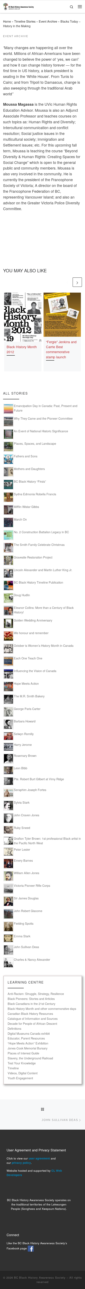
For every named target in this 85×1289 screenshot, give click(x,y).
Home (7, 21)
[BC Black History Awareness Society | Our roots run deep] (18, 5)
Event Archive (48, 21)
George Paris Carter (27, 709)
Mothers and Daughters (29, 469)
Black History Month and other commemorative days (42, 1008)
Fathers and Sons (25, 456)
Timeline (13, 1068)
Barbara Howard (24, 721)
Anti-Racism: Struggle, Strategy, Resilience (36, 993)
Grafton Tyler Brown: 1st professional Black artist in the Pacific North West (47, 840)
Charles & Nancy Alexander (32, 959)
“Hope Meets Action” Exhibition (28, 1043)
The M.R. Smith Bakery (29, 696)
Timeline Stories (24, 21)
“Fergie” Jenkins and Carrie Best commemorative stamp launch (61, 349)
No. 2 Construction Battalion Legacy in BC (41, 532)
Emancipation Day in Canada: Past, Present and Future (45, 408)
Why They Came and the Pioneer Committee (43, 418)
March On (20, 519)
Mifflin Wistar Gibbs (26, 507)
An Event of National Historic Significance (41, 431)
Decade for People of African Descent (32, 1023)
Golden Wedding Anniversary (33, 620)
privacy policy (21, 1163)
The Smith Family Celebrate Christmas (39, 545)
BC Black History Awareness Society (40, 1277)
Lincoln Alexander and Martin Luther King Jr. (43, 570)
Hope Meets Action (26, 683)
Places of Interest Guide (23, 1053)
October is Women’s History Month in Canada (43, 645)
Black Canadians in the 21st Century (31, 1003)
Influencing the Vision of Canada (35, 671)
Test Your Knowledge (22, 1063)
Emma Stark (22, 936)
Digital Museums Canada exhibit (29, 1033)
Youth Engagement (20, 1078)
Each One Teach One (28, 658)
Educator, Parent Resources (26, 1038)
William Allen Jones (26, 873)
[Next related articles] (77, 282)
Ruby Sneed (22, 828)
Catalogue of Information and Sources (33, 1018)
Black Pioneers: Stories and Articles (31, 998)
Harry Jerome (23, 745)
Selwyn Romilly (24, 734)
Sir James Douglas (26, 898)
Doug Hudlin (22, 595)
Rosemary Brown (25, 756)
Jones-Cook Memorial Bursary (27, 1048)
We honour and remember (31, 633)
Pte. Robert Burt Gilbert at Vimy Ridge (39, 779)
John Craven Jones (26, 815)
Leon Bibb (20, 768)
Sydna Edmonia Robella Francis (35, 494)
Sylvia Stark (22, 802)
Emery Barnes (23, 860)
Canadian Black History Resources (30, 1013)
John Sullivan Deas (26, 947)
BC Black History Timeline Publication (38, 582)
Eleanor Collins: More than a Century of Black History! (44, 610)
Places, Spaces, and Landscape (35, 443)
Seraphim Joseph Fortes (30, 790)
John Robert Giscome (28, 911)
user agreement (39, 1158)
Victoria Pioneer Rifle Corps (32, 885)
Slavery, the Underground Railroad (30, 1058)
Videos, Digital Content (23, 1073)
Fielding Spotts (23, 923)
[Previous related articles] (67, 282)
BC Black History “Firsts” (30, 481)
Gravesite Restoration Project (33, 557)
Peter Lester (22, 849)
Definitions (14, 1028)
